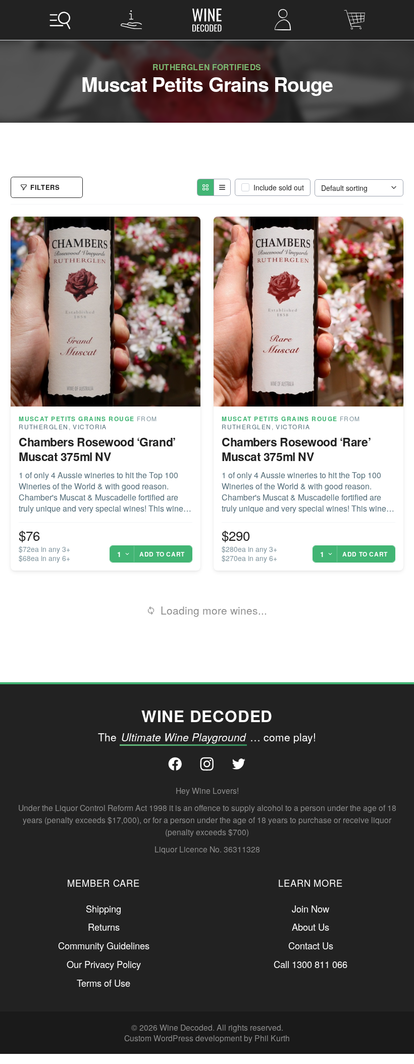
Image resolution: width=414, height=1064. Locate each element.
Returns (104, 909)
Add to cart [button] (162, 583)
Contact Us (310, 927)
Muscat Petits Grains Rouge (76, 448)
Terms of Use (103, 964)
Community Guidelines (103, 927)
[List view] (222, 217)
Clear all (141, 184)
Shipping (103, 890)
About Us (310, 909)
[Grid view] (205, 217)
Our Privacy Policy (104, 945)
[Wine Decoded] (207, 20)
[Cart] (354, 19)
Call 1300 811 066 (310, 945)
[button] (59, 19)
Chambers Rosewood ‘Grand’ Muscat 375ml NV (97, 478)
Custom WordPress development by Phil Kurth (207, 1020)
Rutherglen (43, 456)
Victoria (90, 456)
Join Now (310, 890)
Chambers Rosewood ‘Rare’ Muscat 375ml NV (296, 478)
